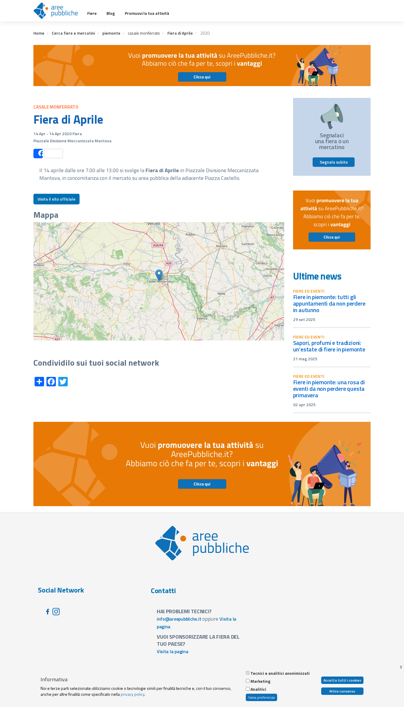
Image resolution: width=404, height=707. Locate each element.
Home (38, 33)
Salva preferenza (261, 697)
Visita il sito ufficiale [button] (56, 199)
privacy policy (132, 694)
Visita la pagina (172, 651)
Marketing (260, 681)
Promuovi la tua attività (147, 13)
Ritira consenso (342, 691)
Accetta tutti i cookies (342, 680)
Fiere (92, 13)
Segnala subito (334, 162)
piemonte (111, 33)
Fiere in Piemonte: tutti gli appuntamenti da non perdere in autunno (329, 303)
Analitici (258, 689)
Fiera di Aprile (180, 33)
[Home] (57, 10)
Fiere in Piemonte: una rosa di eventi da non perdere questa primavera (329, 388)
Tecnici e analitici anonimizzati (280, 673)
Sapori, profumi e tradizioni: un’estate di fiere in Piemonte (329, 346)
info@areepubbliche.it (179, 618)
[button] (159, 275)
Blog (110, 13)
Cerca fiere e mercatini (73, 33)
